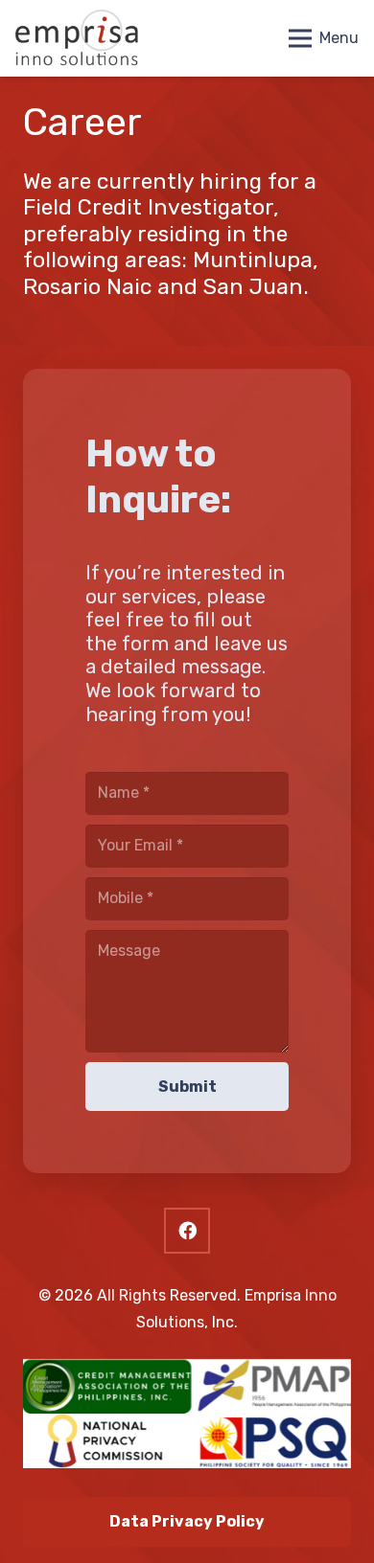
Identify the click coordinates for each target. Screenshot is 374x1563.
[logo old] (76, 38)
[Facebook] (187, 1231)
